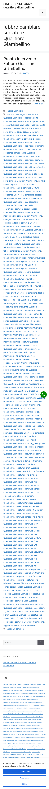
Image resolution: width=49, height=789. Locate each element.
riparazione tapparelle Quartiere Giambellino (23, 433)
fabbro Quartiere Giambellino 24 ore (33, 754)
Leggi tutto (38, 104)
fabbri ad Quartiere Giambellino (30, 230)
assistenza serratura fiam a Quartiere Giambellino (31, 705)
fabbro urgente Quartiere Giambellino (20, 303)
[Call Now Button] (43, 394)
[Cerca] (40, 642)
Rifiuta (24, 784)
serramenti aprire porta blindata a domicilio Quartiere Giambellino (24, 460)
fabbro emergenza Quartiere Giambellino (22, 251)
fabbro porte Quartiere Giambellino (21, 752)
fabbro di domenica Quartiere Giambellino (22, 247)
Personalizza (24, 778)
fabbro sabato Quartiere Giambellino (20, 286)
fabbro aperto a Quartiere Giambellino (14, 743)
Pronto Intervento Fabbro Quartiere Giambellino (19, 63)
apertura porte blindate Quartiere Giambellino (24, 690)
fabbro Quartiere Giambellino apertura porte (16, 757)
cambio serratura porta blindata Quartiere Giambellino (24, 184)
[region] (24, 773)
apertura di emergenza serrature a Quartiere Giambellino (19, 684)
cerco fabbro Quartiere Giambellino (21, 725)
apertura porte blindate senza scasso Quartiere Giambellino (22, 131)
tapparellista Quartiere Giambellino (19, 625)
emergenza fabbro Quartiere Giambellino (22, 219)
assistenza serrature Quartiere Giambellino (15, 708)
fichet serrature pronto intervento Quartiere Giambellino (23, 307)
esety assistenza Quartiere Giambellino (33, 737)
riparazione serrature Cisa (27, 412)
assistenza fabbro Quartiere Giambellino (15, 699)
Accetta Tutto (24, 772)
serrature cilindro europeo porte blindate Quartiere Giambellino (21, 495)
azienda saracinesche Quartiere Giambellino (29, 711)
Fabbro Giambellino (15, 111)
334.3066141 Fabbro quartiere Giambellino (18, 5)
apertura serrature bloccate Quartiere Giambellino (31, 696)
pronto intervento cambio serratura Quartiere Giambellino (20, 342)
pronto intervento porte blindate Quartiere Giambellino (19, 355)
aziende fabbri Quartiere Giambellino (14, 714)
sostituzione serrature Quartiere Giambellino (23, 622)
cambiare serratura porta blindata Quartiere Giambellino (27, 717)
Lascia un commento (16, 629)
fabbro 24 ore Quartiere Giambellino (20, 233)
